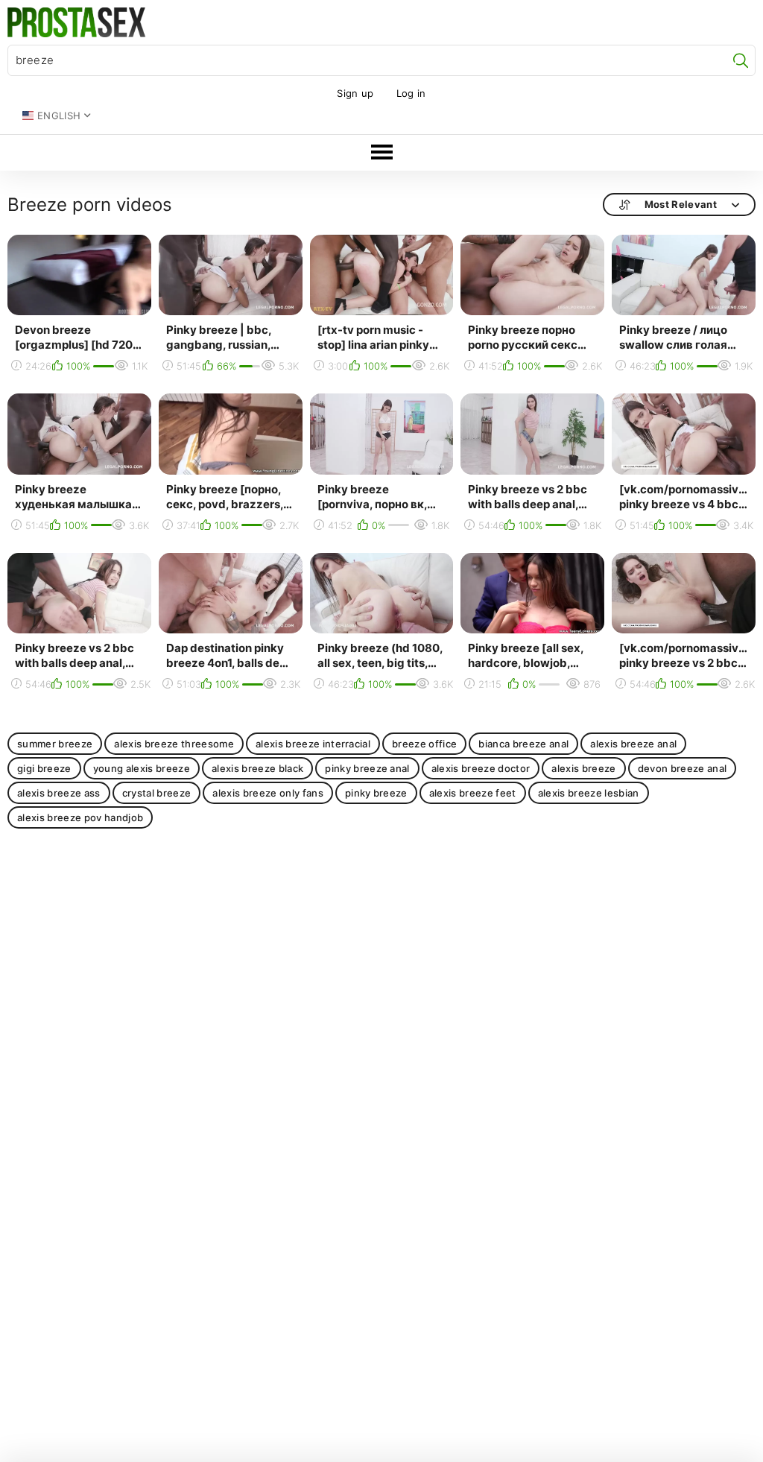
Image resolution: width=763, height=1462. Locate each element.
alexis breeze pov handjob (80, 817)
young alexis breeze (141, 768)
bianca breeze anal (523, 744)
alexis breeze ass (59, 793)
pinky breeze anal (367, 768)
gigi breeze (44, 768)
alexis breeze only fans (267, 793)
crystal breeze (156, 793)
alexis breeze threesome (174, 744)
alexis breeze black (257, 768)
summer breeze (54, 744)
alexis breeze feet (472, 793)
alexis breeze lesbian (588, 793)
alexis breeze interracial (313, 744)
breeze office (424, 744)
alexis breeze (583, 768)
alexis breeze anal (633, 744)
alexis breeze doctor (481, 768)
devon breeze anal (682, 768)
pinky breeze (376, 793)
